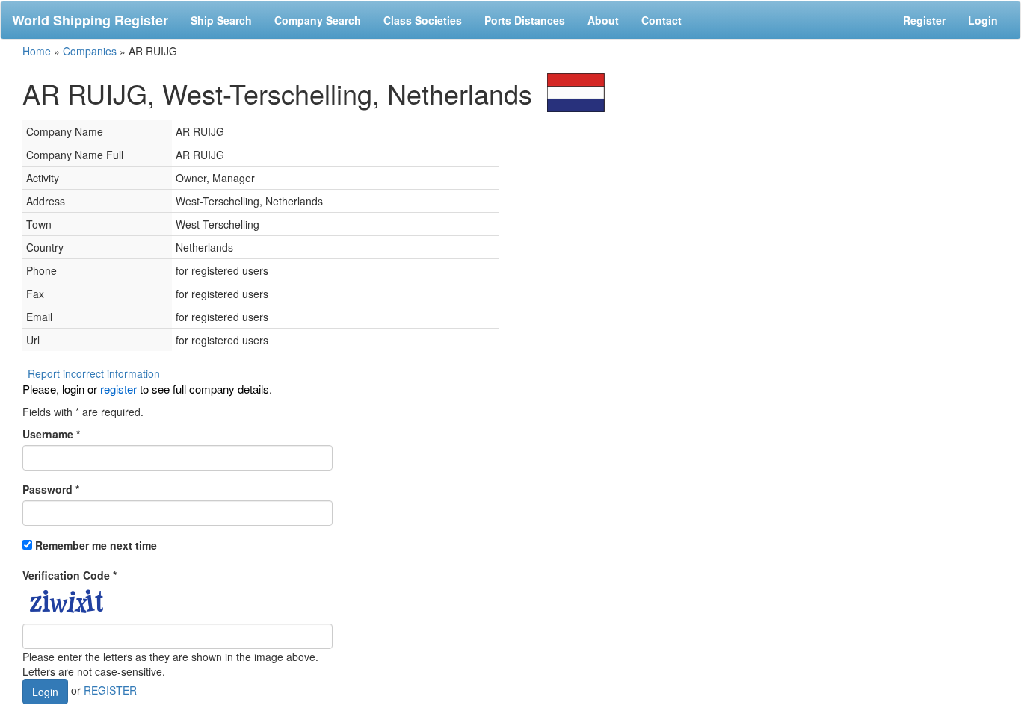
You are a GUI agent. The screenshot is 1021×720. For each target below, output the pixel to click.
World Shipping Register (90, 20)
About (603, 20)
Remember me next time (96, 545)
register (118, 389)
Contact (661, 20)
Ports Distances (524, 20)
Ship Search (221, 20)
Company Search (317, 20)
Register (924, 20)
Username (51, 433)
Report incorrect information (94, 373)
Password (50, 489)
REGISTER (110, 690)
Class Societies (422, 20)
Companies (90, 50)
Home (36, 50)
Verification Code (69, 575)
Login (983, 20)
